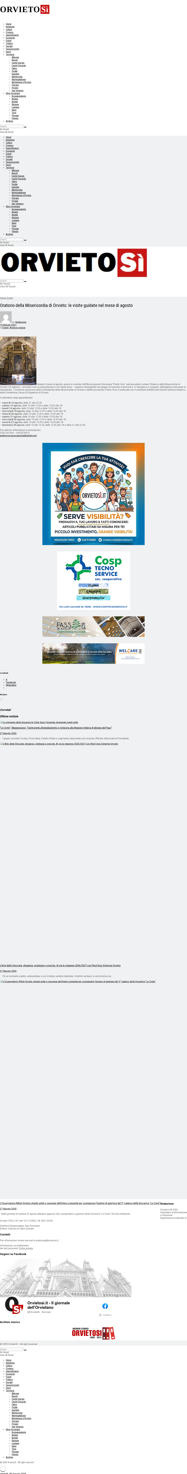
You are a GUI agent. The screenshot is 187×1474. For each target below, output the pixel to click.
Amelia (15, 101)
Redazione (20, 322)
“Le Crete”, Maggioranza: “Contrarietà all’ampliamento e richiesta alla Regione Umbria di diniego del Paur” (56, 727)
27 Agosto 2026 (8, 733)
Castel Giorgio (18, 62)
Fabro (14, 68)
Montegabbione (19, 79)
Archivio (9, 121)
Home (8, 24)
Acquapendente (19, 96)
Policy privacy (26, 1248)
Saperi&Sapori (12, 35)
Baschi (15, 60)
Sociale (9, 46)
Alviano (15, 99)
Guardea (15, 74)
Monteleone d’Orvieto (21, 82)
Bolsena (15, 104)
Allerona (15, 57)
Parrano (15, 85)
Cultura (9, 29)
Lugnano (15, 107)
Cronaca (9, 32)
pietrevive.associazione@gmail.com (18, 435)
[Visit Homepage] (74, 278)
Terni (14, 112)
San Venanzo (18, 90)
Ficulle (15, 71)
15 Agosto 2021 (8, 325)
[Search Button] (25, 240)
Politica (9, 43)
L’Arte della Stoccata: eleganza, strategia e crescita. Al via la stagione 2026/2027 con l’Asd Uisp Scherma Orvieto (60, 965)
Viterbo (15, 118)
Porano (15, 87)
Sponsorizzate (12, 49)
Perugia (15, 115)
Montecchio (17, 76)
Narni (14, 110)
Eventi (8, 40)
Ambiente (10, 26)
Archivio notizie (17, 327)
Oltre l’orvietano (13, 93)
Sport (8, 51)
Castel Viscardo (19, 65)
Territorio (10, 54)
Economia (10, 38)
